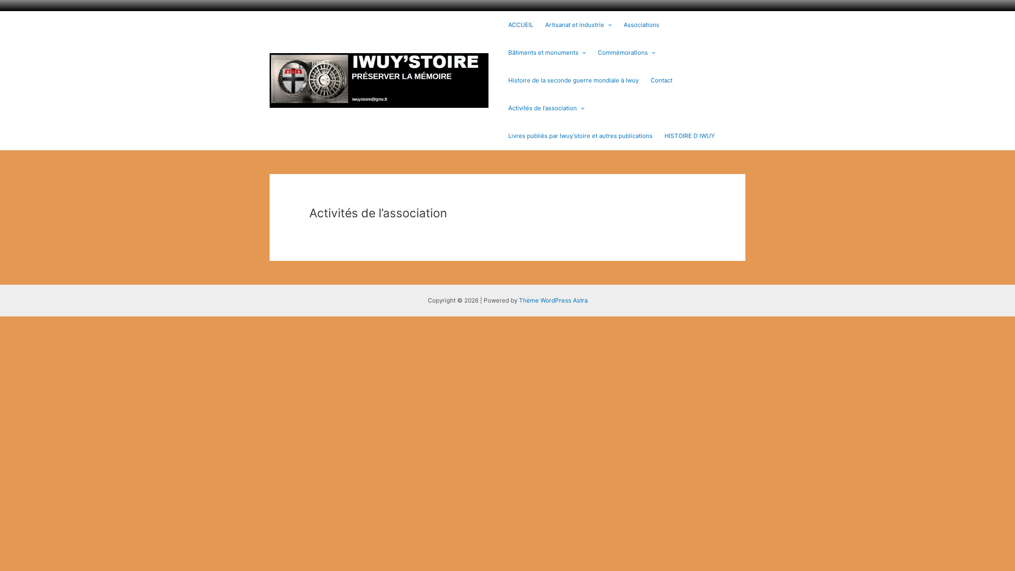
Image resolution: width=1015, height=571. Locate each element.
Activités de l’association (542, 108)
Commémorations (623, 52)
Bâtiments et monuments (543, 52)
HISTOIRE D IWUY (690, 136)
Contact (661, 80)
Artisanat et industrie (574, 25)
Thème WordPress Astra (553, 300)
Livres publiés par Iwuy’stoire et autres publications (580, 136)
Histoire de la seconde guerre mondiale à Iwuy (573, 80)
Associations (641, 25)
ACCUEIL (520, 25)
